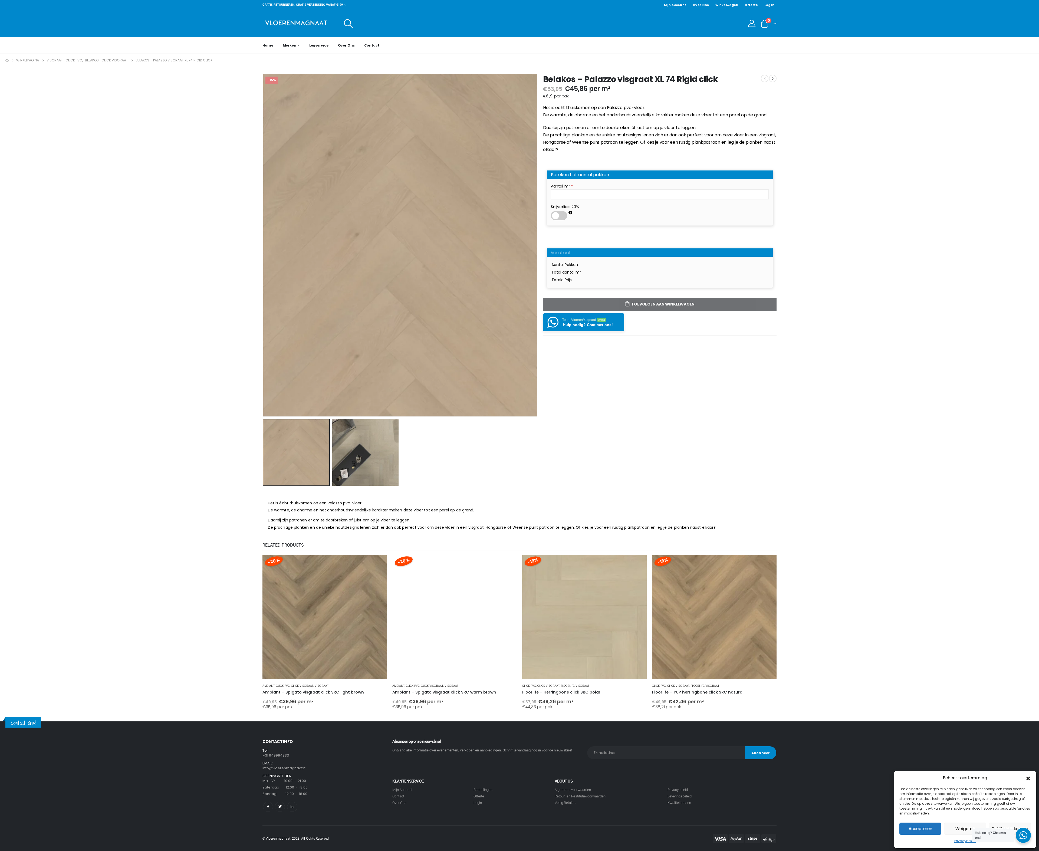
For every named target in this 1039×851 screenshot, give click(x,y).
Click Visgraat (302, 686)
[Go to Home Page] (7, 60)
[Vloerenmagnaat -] (296, 23)
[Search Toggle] (348, 23)
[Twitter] (280, 807)
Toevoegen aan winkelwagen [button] (378, 564)
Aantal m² (562, 186)
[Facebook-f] (268, 807)
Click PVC (283, 686)
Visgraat (321, 686)
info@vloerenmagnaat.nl (284, 768)
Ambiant (268, 686)
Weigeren (965, 829)
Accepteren (920, 829)
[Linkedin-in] (292, 807)
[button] (1028, 778)
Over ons (701, 5)
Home (267, 45)
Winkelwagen (726, 5)
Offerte (751, 5)
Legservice (318, 45)
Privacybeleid (965, 841)
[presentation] (264, 245)
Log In (769, 5)
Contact (371, 45)
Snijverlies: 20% (565, 206)
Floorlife (567, 686)
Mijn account (675, 5)
